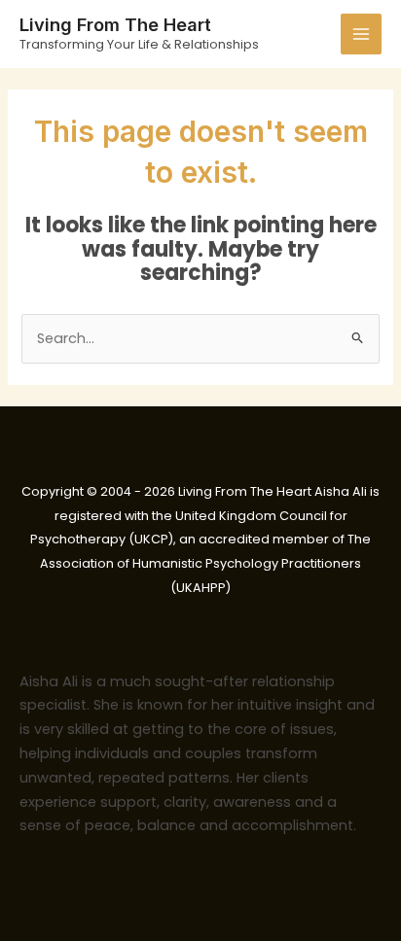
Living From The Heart (115, 24)
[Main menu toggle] (361, 34)
